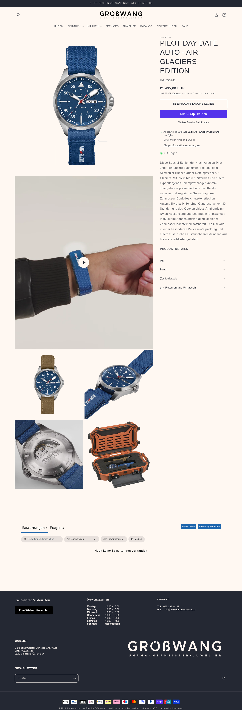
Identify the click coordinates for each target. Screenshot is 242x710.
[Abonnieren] (74, 678)
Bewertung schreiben (209, 526)
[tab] (56, 528)
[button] (18, 15)
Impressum (177, 708)
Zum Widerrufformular (34, 610)
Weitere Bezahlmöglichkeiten (193, 122)
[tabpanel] (121, 563)
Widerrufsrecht (116, 708)
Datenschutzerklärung (138, 708)
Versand (176, 93)
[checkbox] (136, 539)
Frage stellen (188, 526)
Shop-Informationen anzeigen (182, 145)
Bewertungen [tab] (34, 528)
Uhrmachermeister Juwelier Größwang (86, 708)
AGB (155, 708)
